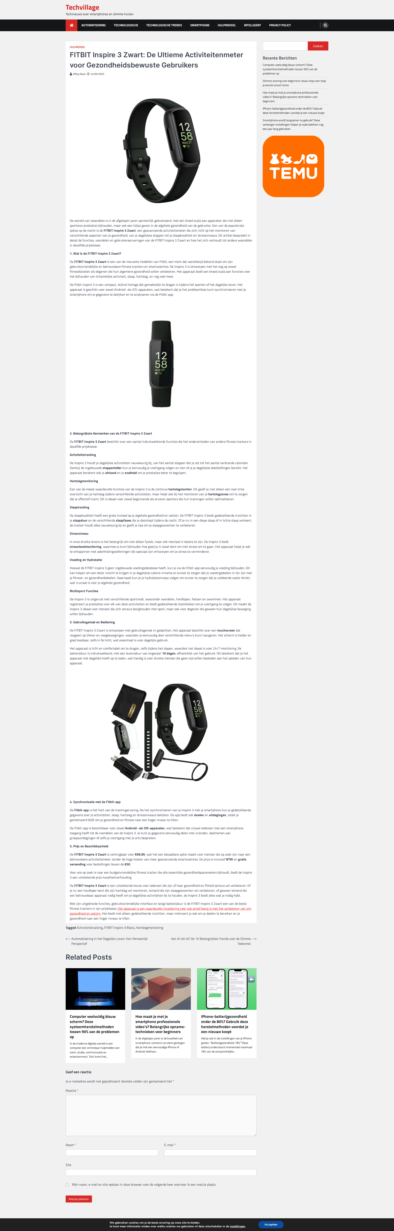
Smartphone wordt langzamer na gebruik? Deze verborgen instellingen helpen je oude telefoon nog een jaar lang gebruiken (293, 124)
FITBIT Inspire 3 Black (119, 927)
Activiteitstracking (90, 927)
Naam (71, 1144)
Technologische (126, 25)
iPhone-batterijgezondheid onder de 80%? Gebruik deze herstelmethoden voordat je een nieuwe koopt (224, 1024)
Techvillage (82, 7)
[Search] (325, 25)
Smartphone (200, 25)
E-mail (170, 1144)
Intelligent (252, 25)
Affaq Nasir (79, 74)
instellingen (237, 1226)
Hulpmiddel (227, 25)
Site (68, 1164)
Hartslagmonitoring (149, 927)
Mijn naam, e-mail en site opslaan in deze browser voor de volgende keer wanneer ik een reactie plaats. (144, 1184)
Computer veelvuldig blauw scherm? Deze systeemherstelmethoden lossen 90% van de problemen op (94, 1026)
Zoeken (318, 45)
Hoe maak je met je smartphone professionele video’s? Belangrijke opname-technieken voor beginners (160, 1024)
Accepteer (271, 1224)
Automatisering (93, 25)
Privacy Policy (280, 25)
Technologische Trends (164, 25)
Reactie (72, 1090)
